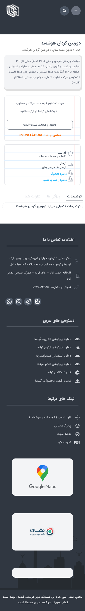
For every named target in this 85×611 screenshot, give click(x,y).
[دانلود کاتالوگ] (70, 172)
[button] (76, 10)
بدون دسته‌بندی (62, 49)
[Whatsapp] (9, 302)
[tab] (74, 196)
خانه (78, 49)
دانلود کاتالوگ (59, 174)
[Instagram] (18, 302)
